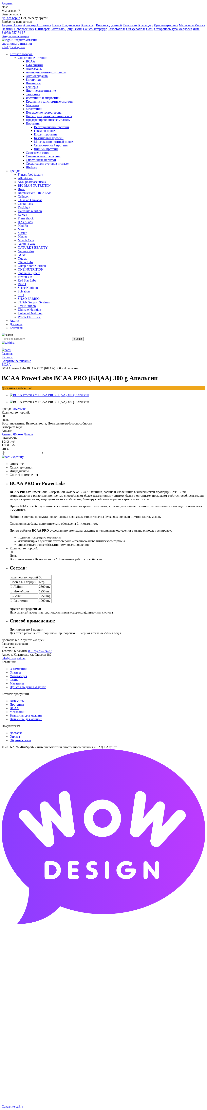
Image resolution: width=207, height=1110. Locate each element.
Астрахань (43, 25)
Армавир (29, 25)
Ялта (196, 29)
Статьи (14, 679)
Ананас (7, 434)
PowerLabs (19, 408)
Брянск (56, 25)
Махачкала (186, 25)
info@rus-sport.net (13, 658)
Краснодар (145, 25)
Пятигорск (42, 29)
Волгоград (88, 25)
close (5, 7)
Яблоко (18, 434)
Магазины (17, 683)
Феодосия (185, 29)
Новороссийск (24, 29)
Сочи (149, 29)
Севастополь (116, 29)
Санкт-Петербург (95, 29)
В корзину (17, 457)
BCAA (14, 708)
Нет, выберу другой (34, 18)
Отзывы (15, 672)
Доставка (16, 733)
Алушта (7, 25)
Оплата (15, 736)
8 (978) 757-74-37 (13, 32)
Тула (174, 29)
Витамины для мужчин (26, 715)
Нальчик (7, 29)
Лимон (28, 434)
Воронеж (102, 25)
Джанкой (115, 25)
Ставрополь (162, 29)
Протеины (17, 704)
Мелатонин (17, 711)
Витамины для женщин (26, 719)
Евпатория (130, 25)
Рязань (77, 29)
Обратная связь (20, 740)
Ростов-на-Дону (62, 29)
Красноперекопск (166, 25)
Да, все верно (11, 18)
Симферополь (135, 29)
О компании (18, 669)
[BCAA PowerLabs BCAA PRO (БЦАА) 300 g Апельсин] (49, 395)
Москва (199, 25)
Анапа (17, 25)
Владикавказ (71, 25)
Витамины (17, 701)
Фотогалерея (18, 676)
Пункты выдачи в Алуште (28, 687)
